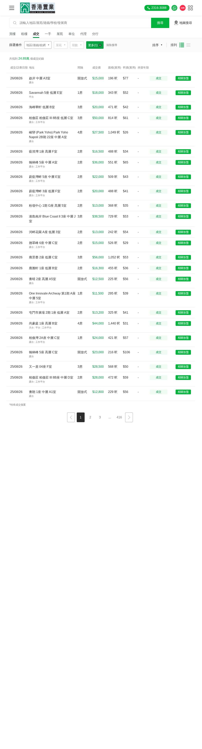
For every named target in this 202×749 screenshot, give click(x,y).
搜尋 (160, 22)
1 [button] (80, 417)
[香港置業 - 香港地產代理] (37, 8)
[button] (71, 417)
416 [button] (119, 417)
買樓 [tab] (12, 34)
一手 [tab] (48, 34)
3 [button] (100, 417)
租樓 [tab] (24, 34)
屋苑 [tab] (60, 34)
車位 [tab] (71, 34)
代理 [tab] (83, 34)
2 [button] (90, 417)
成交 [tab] (36, 34)
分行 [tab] (95, 34)
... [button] (109, 417)
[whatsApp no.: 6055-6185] (174, 8)
